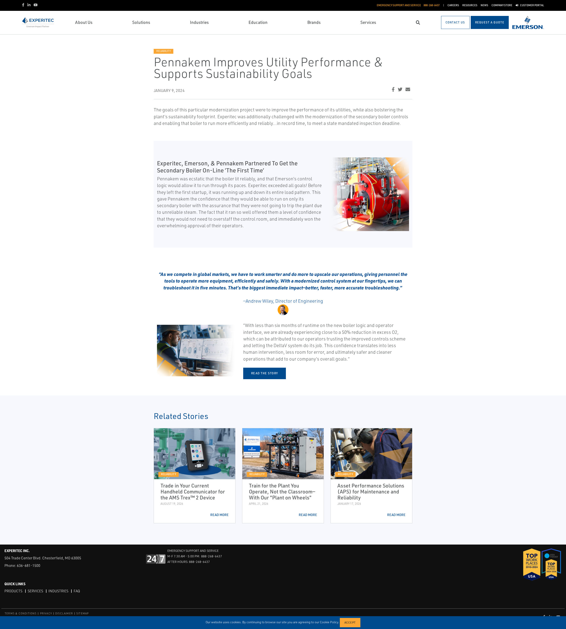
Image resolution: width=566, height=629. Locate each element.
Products (13, 591)
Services (35, 591)
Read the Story (264, 373)
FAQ (77, 591)
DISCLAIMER (64, 613)
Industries (58, 591)
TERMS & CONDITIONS (21, 613)
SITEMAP (82, 613)
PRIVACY (46, 613)
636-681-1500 (28, 565)
